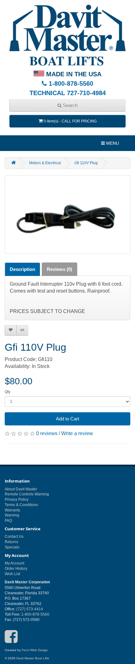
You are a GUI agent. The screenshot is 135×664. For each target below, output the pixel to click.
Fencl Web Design (35, 650)
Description (22, 269)
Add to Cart (67, 418)
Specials (12, 547)
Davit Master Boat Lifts (32, 658)
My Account (14, 563)
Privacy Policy (17, 499)
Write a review (77, 433)
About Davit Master (21, 489)
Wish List (12, 574)
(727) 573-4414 (29, 609)
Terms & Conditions (21, 505)
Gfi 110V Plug (86, 163)
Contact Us (14, 536)
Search (70, 105)
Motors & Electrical (45, 163)
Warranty (12, 510)
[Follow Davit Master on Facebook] (11, 641)
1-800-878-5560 (70, 83)
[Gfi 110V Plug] (67, 214)
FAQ (8, 520)
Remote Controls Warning (27, 494)
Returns (11, 542)
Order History (16, 568)
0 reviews (46, 433)
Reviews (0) (59, 269)
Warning (12, 515)
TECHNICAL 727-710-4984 (68, 92)
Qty (7, 392)
